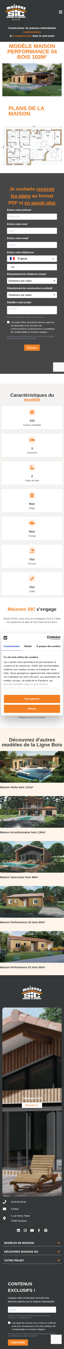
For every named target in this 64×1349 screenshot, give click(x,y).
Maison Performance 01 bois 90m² (22, 967)
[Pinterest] (45, 1230)
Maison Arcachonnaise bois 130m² (23, 832)
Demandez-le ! (32, 1105)
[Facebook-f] (39, 1230)
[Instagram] (25, 1230)
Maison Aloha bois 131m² (16, 787)
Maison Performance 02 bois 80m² (22, 922)
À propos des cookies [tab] (48, 646)
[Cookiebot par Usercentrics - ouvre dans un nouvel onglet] (46, 638)
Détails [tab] (28, 646)
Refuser (32, 708)
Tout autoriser (32, 698)
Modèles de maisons (19, 1243)
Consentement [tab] (12, 646)
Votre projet (14, 1260)
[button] (32, 1243)
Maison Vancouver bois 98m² (19, 877)
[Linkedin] (18, 1230)
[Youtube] (32, 1230)
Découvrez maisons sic (21, 1251)
